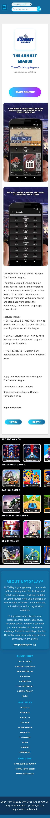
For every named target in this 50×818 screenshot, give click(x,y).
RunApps (25, 747)
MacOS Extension (25, 773)
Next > (36, 422)
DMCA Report (25, 661)
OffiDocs (25, 707)
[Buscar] (38, 8)
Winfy (25, 742)
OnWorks (25, 712)
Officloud (25, 752)
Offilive (25, 722)
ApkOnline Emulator (25, 764)
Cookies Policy (25, 691)
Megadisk (25, 732)
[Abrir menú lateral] (4, 7)
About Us (25, 676)
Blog (25, 696)
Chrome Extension (25, 769)
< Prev (13, 422)
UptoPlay (25, 717)
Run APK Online (25, 671)
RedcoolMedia (25, 727)
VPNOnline (25, 737)
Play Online (25, 92)
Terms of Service (25, 686)
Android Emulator (25, 666)
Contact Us (25, 681)
